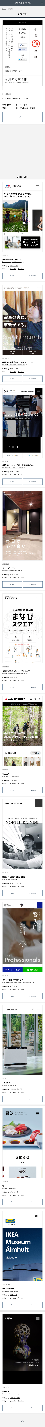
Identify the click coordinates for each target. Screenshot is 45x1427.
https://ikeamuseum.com (9, 1291)
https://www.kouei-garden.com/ (11, 570)
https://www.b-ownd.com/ (9, 1394)
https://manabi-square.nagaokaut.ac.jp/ (13, 673)
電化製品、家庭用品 (16, 1089)
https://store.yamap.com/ (9, 776)
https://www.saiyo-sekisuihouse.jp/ (12, 262)
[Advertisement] (22, 150)
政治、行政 (13, 986)
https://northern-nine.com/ (9, 879)
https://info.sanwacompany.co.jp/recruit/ (13, 364)
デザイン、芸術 (15, 1398)
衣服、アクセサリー (16, 883)
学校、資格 (13, 677)
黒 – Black (30, 108)
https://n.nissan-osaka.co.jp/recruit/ (12, 467)
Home (4, 9)
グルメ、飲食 (21, 105)
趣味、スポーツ (15, 471)
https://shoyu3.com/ (8, 1188)
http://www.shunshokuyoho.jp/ (15, 98)
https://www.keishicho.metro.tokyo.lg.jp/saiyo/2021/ (17, 982)
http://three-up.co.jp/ (8, 1085)
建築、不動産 (14, 265)
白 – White (20, 108)
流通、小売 (13, 780)
